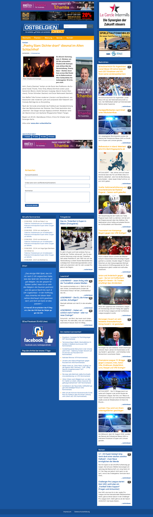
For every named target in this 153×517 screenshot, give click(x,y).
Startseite (26, 38)
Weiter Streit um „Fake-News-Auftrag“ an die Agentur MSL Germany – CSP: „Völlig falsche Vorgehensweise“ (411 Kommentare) (76, 368)
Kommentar (29, 190)
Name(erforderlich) (31, 175)
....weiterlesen (88, 269)
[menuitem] (26, 38)
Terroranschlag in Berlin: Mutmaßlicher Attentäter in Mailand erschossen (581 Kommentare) (76, 344)
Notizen (25, 42)
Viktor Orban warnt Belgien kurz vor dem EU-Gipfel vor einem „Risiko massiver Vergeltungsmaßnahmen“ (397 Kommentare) (77, 381)
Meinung (48, 38)
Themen (37, 38)
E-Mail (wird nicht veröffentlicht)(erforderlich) (40, 183)
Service (59, 38)
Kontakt (70, 38)
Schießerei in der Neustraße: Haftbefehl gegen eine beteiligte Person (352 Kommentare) (77, 387)
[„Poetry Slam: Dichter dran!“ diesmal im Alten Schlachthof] (38, 66)
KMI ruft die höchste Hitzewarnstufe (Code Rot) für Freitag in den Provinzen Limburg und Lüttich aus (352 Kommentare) (77, 394)
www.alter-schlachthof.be (41, 123)
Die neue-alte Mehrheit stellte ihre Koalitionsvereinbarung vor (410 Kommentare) (76, 375)
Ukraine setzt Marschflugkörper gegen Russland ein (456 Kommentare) (75, 361)
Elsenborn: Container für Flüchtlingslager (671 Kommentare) (76, 338)
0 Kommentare (35, 53)
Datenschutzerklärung (82, 512)
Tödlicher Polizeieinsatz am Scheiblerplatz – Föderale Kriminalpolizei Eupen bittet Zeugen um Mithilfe (39, 225)
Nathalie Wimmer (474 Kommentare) (75, 357)
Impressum (67, 512)
